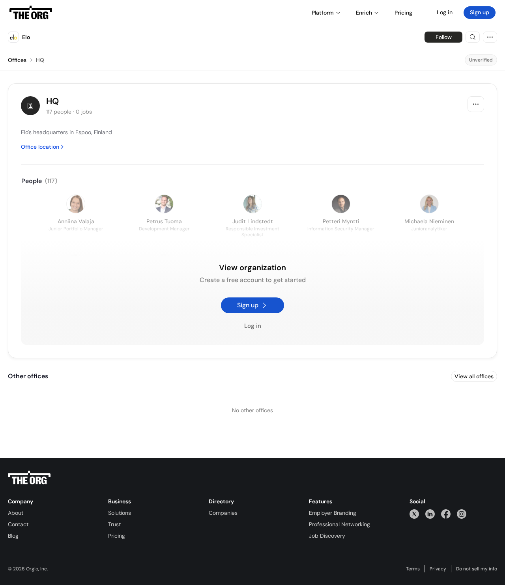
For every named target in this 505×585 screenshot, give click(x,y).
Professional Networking (339, 524)
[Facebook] (446, 514)
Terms (413, 569)
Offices (17, 60)
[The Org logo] (29, 478)
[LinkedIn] (430, 514)
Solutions (119, 512)
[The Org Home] (30, 13)
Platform (323, 12)
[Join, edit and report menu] (476, 104)
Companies (223, 512)
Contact (18, 524)
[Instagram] (461, 514)
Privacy (438, 569)
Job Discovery (327, 535)
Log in (445, 12)
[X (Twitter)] (414, 514)
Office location (40, 146)
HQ (40, 60)
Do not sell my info (476, 569)
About (15, 512)
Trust (114, 524)
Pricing (116, 535)
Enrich (364, 12)
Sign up (479, 12)
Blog (13, 535)
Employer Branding (332, 512)
